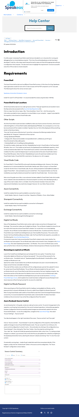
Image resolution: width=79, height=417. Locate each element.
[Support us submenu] (63, 5)
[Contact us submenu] (24, 14)
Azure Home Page (44, 311)
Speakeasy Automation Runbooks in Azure (15, 93)
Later (42, 10)
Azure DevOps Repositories (31, 109)
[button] (57, 40)
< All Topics (7, 38)
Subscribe (50, 10)
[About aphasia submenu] (13, 14)
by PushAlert (27, 11)
